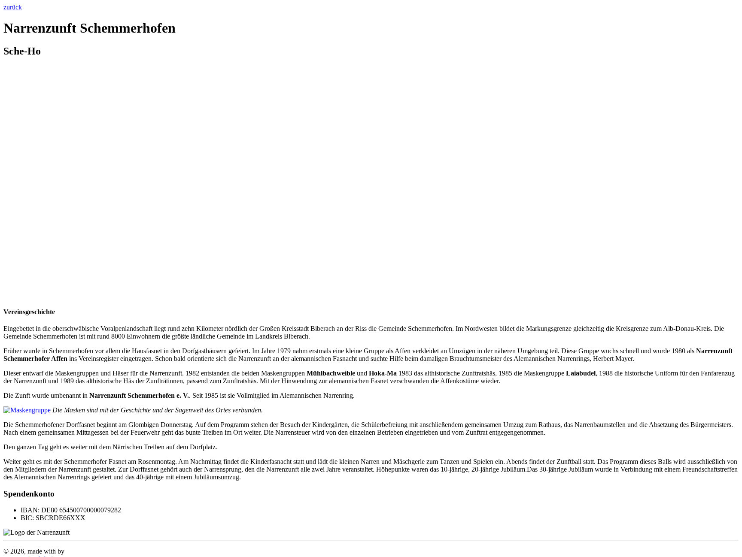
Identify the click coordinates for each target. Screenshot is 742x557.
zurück (12, 7)
